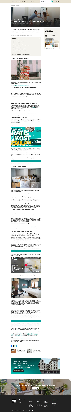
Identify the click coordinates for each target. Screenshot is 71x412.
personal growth (17, 121)
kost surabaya (25, 325)
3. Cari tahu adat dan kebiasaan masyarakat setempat (20, 50)
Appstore (32, 333)
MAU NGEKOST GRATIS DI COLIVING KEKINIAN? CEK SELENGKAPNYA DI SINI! (26, 161)
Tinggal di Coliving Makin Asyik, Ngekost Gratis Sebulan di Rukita (22, 45)
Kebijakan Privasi (25, 410)
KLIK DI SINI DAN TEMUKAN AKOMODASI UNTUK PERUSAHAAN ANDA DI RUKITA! (26, 321)
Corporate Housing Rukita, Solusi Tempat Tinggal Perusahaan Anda (21, 54)
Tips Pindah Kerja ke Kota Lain (17, 47)
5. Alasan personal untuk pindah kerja (18, 44)
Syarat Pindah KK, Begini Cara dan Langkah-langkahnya (24, 163)
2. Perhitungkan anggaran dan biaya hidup (18, 49)
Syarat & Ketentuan (21, 410)
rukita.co (12, 334)
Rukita (17, 324)
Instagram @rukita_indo (31, 334)
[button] (57, 1)
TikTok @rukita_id (18, 335)
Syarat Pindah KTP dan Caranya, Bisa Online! (22, 85)
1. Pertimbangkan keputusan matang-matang (19, 48)
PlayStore (28, 333)
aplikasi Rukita (19, 333)
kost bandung (20, 325)
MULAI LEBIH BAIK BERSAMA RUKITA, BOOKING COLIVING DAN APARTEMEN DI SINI (26, 251)
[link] (53, 36)
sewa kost (30, 323)
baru (33, 107)
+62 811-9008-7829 (55, 399)
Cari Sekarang (35, 388)
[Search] (52, 1)
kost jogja (29, 325)
